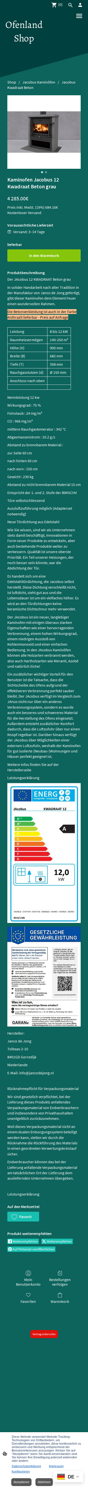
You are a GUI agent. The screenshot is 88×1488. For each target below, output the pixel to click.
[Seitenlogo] (24, 49)
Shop (11, 82)
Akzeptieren (21, 1482)
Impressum (56, 1466)
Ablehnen (44, 1482)
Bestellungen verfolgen (60, 1282)
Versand (34, 212)
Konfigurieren (21, 1471)
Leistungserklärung (23, 777)
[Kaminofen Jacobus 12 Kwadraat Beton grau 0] (44, 132)
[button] (23, 1217)
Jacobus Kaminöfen (38, 82)
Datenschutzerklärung (26, 1466)
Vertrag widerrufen (44, 1334)
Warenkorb (60, 1301)
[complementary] (68, 1477)
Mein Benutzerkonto (28, 1282)
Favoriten (28, 1301)
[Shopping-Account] (80, 5)
